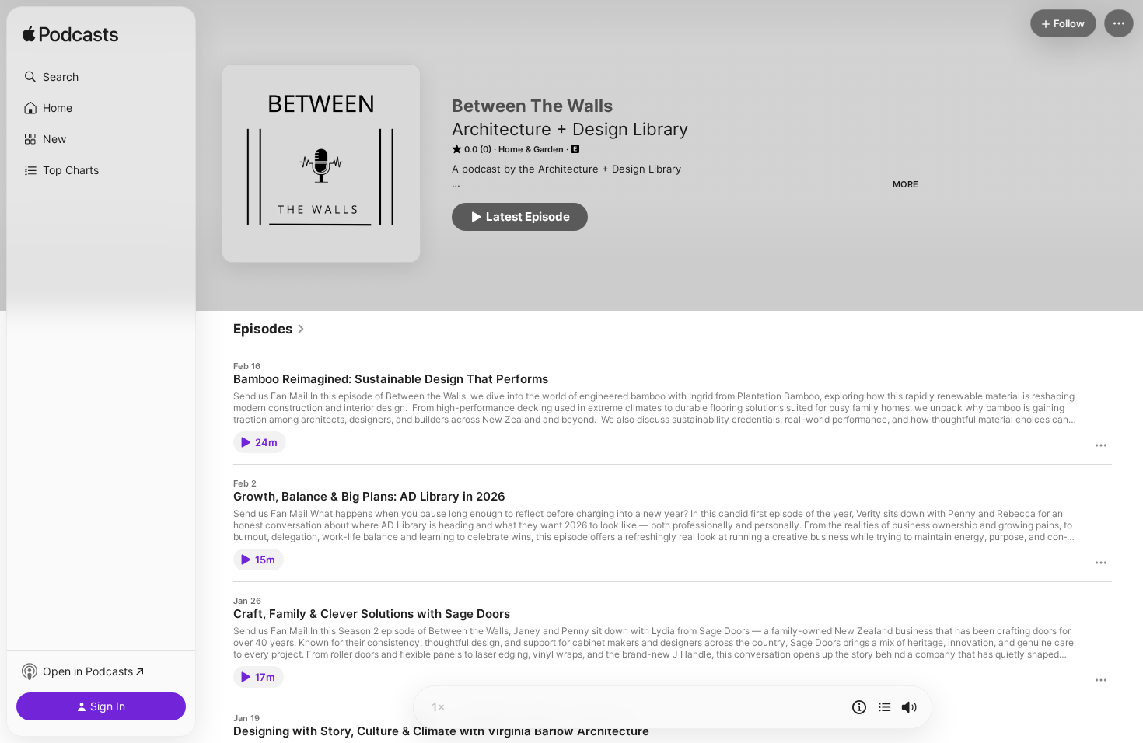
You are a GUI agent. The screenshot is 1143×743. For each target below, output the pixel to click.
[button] (101, 77)
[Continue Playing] (885, 707)
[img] (70, 35)
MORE (905, 184)
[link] (269, 328)
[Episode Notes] (859, 707)
